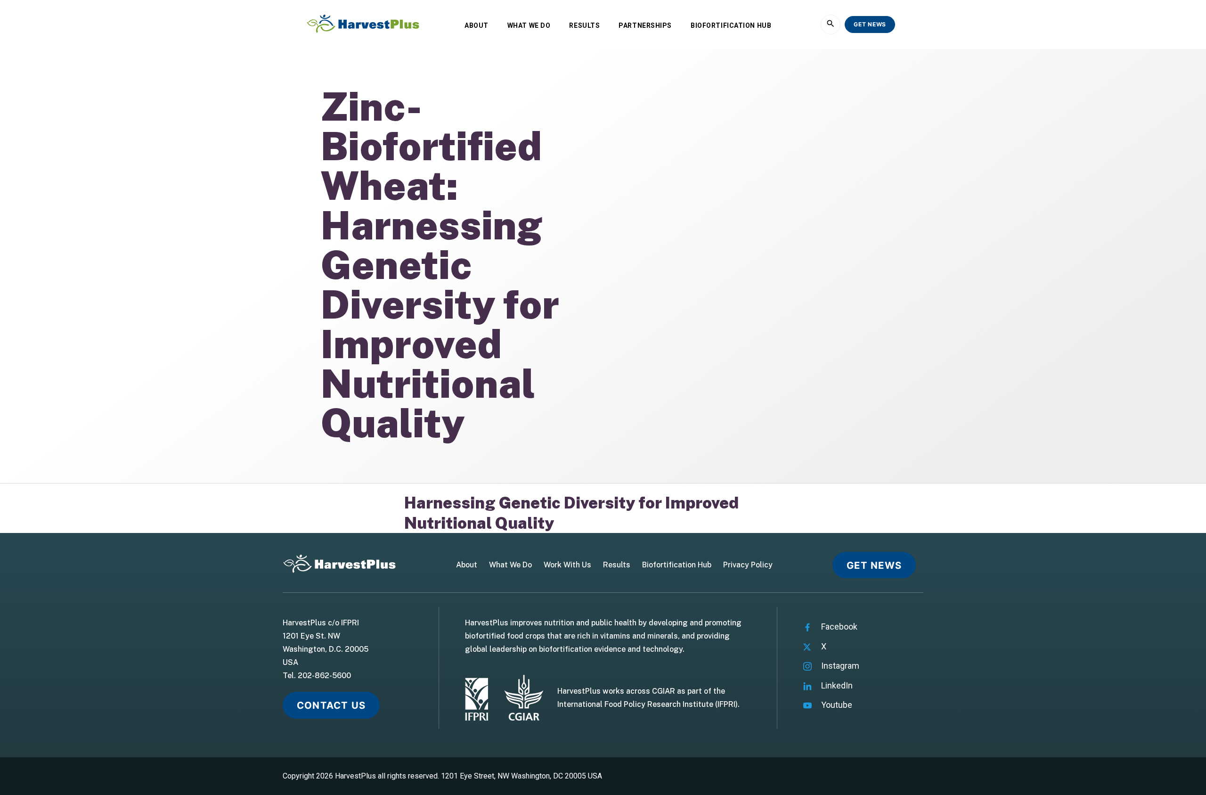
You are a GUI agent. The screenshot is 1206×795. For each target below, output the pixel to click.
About (476, 25)
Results (584, 25)
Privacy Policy (748, 565)
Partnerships (645, 25)
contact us (331, 705)
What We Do (529, 25)
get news (870, 24)
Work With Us (567, 565)
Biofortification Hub (731, 25)
